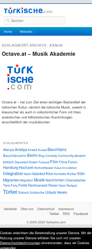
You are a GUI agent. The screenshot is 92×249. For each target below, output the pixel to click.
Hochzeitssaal (43, 168)
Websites (26, 31)
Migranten (11, 179)
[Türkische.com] (28, 11)
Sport (62, 185)
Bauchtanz (57, 149)
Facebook (81, 213)
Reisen (53, 185)
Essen (33, 162)
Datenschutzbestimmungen (20, 242)
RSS (66, 213)
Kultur (72, 173)
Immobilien (69, 168)
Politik (22, 185)
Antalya (21, 149)
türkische (37, 192)
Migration (26, 180)
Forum (72, 161)
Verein (62, 192)
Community (66, 155)
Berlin (32, 155)
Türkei (10, 191)
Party (14, 185)
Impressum (66, 209)
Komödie (60, 173)
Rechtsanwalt (38, 185)
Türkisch (23, 192)
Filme (63, 161)
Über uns (27, 209)
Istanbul (38, 173)
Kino (49, 173)
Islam (27, 173)
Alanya (8, 149)
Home (8, 31)
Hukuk (58, 168)
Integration (13, 173)
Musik (39, 180)
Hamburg (10, 167)
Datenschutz (46, 209)
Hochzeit (26, 167)
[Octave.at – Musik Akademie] (20, 97)
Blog (41, 156)
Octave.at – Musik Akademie (38, 53)
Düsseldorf (21, 162)
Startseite (10, 209)
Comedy (51, 155)
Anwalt (32, 150)
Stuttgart (72, 185)
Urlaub (50, 192)
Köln (81, 173)
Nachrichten (55, 179)
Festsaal (44, 162)
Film (54, 161)
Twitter (54, 213)
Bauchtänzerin (14, 155)
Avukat (42, 150)
